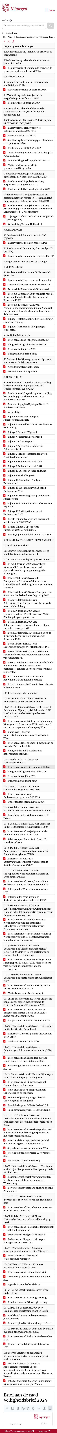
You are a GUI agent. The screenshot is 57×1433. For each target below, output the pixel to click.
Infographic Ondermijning (22, 353)
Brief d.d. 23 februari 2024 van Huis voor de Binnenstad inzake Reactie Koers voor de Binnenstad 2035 (28, 297)
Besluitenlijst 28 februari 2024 (23, 103)
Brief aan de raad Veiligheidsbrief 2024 (28, 340)
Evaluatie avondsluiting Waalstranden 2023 (26, 1346)
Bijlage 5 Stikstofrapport (20, 441)
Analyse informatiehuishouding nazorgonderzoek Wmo (22, 752)
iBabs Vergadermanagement (18, 1431)
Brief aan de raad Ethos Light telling (27, 1297)
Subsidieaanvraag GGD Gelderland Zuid (28, 1110)
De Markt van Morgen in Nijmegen (26, 1234)
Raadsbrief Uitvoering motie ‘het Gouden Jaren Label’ (27, 1035)
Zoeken (5, 20)
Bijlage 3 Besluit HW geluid (22, 432)
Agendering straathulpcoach (23, 367)
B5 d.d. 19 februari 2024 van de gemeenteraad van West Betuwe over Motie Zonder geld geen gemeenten (26, 614)
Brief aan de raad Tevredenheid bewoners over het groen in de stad (27, 1209)
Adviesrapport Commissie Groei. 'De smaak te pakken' (25, 841)
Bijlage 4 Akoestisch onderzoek (24, 436)
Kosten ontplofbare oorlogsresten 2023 (28, 189)
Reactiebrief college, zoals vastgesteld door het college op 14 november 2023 (26, 1142)
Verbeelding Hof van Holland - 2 (24, 224)
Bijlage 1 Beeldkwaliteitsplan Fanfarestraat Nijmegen (21, 418)
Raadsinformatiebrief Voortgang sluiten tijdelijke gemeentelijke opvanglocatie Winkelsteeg (27, 1180)
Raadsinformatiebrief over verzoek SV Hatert (26, 816)
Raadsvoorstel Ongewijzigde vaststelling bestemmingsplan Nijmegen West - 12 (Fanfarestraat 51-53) (27, 396)
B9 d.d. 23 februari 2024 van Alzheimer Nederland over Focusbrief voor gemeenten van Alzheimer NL (26, 654)
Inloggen (43, 1431)
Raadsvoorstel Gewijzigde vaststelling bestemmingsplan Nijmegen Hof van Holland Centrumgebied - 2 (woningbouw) (27, 208)
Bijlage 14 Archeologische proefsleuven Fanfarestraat (26, 497)
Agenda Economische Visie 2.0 (24, 1284)
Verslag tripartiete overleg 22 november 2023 (27, 1154)
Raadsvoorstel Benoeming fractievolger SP (30, 256)
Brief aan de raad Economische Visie (27, 1272)
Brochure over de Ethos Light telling (27, 1302)
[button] (50, 26)
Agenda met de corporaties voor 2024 (27, 1148)
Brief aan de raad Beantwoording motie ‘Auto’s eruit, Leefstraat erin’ (26, 987)
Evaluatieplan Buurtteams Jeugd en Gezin (29, 1323)
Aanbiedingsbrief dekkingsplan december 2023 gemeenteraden (28, 142)
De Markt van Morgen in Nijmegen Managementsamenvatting (24, 1241)
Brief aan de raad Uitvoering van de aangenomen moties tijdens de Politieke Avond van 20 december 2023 (25, 1012)
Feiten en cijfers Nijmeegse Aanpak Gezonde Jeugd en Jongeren (24, 1099)
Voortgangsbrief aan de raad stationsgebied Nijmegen (20, 1257)
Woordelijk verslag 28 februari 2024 (26, 89)
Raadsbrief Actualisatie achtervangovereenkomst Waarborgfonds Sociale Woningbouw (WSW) (25, 861)
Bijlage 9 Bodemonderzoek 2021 (24, 466)
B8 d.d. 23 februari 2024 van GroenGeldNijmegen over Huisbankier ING (26, 645)
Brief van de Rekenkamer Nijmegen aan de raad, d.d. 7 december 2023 (28, 744)
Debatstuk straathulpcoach (22, 371)
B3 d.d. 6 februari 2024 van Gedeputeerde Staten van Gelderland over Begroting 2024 (27, 594)
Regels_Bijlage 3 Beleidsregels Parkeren (29, 534)
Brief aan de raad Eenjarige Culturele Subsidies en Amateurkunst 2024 (25, 833)
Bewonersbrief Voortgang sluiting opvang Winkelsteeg (28, 1189)
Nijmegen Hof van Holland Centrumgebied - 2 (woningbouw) (28, 218)
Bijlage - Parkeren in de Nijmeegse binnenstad (24, 328)
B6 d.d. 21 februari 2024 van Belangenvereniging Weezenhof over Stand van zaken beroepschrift (26, 624)
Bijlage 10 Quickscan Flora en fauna (26, 470)
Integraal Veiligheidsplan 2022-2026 (27, 344)
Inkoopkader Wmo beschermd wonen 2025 (25, 891)
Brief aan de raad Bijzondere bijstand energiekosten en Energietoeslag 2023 (25, 1059)
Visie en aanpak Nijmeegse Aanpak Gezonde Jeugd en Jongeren (24, 1091)
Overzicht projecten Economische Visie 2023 (26, 1278)
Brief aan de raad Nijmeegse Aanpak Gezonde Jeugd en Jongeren (25, 1083)
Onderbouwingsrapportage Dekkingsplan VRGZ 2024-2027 (28, 154)
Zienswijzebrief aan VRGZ (21, 135)
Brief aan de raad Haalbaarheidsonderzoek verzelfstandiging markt (28, 1228)
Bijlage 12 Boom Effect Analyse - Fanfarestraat (22, 482)
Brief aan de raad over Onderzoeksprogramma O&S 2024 (21, 796)
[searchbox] (24, 26)
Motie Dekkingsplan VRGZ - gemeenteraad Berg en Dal (20, 166)
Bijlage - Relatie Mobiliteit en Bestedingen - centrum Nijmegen (28, 320)
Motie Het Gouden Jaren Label (23, 1041)
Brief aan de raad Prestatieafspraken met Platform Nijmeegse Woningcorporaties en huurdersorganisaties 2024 (27, 1132)
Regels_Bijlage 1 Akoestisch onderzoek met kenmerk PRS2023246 (26, 520)
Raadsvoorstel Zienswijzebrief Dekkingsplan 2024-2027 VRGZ (21, 129)
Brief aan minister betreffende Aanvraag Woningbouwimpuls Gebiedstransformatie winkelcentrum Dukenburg (27, 936)
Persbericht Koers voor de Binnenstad (28, 289)
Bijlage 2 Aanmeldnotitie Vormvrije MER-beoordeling (27, 426)
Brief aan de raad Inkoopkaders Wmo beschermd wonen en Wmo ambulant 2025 (26, 883)
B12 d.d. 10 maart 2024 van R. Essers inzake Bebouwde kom (28, 686)
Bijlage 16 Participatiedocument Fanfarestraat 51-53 (22, 513)
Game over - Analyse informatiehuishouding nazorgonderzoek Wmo (25, 735)
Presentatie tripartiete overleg (23, 1160)
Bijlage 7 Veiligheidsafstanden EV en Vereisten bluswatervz (25, 455)
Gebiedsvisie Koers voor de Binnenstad (28, 284)
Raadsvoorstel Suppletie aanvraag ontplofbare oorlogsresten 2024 (23, 183)
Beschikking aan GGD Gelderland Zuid (28, 1105)
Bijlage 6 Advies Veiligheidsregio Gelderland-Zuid (23, 447)
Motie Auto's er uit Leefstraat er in (25, 993)
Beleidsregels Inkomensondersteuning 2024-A (26, 1067)
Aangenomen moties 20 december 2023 (28, 1020)
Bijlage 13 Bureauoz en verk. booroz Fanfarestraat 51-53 (24, 489)
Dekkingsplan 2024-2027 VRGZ (24, 148)
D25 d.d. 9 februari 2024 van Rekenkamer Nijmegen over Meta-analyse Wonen (27, 1382)
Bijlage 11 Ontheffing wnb (21, 475)
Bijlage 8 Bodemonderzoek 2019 (24, 461)
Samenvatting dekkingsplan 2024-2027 (28, 160)
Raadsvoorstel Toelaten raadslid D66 (27, 242)
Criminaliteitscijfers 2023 (21, 349)
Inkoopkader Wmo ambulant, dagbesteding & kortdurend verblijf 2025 (24, 898)
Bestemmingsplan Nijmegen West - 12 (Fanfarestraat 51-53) (26, 406)
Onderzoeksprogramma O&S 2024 (25, 802)
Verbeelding (14, 412)
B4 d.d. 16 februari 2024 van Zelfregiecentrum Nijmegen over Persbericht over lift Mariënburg (27, 603)
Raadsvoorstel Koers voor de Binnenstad (29, 280)
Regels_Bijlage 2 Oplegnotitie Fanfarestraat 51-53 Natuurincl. (21, 528)
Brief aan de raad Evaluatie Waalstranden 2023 (27, 1338)
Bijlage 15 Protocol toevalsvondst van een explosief (27, 505)
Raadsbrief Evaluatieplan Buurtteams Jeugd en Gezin (25, 1317)
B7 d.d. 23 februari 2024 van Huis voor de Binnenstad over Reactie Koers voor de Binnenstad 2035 (27, 635)
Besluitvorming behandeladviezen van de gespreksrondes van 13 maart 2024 (27, 69)
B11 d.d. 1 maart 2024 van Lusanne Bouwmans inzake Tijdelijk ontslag (23, 678)
